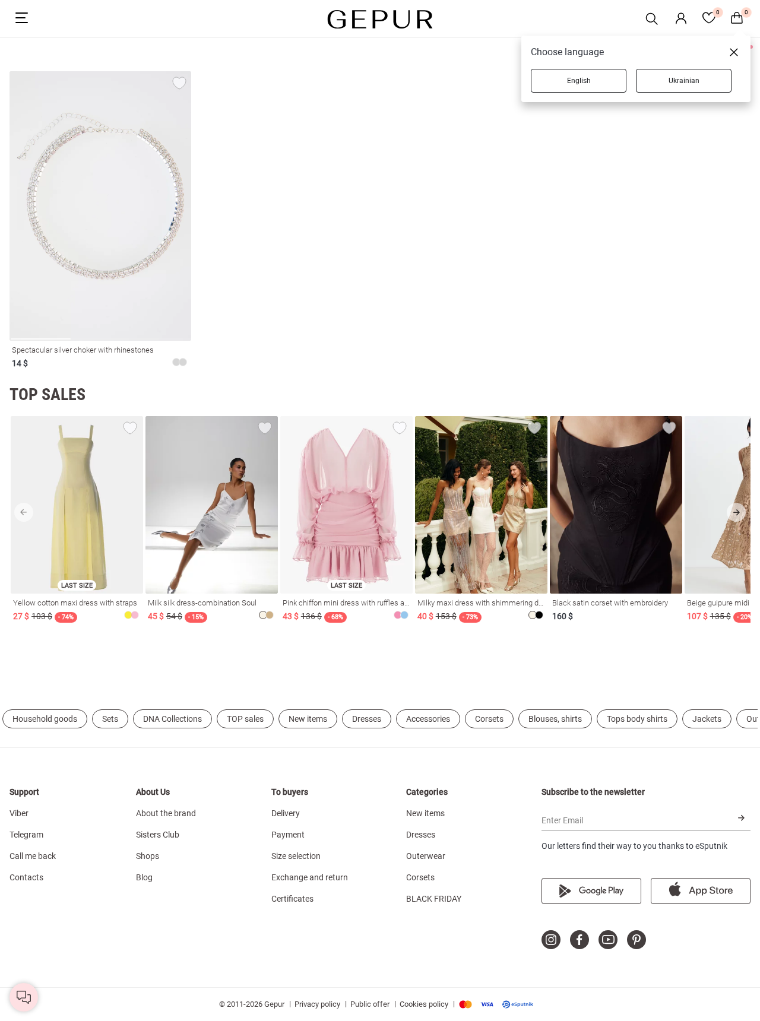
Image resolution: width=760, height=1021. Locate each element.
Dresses (366, 719)
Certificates (292, 898)
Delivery (285, 813)
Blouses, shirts (555, 719)
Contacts (26, 877)
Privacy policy (317, 1004)
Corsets (489, 719)
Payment (288, 834)
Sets (110, 719)
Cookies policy (424, 1004)
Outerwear (425, 856)
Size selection (296, 856)
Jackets (706, 719)
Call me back (33, 856)
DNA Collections (172, 719)
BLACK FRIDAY (433, 898)
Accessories (428, 719)
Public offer (370, 1004)
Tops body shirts (637, 719)
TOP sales (245, 719)
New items (308, 719)
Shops (147, 856)
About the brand (166, 813)
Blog (144, 877)
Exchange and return (309, 877)
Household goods (44, 719)
